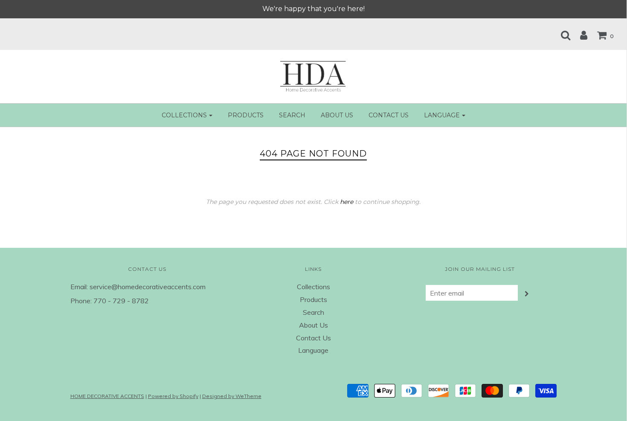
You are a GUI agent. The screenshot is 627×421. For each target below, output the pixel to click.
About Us (337, 115)
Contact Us (389, 115)
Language (313, 350)
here (346, 202)
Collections (313, 286)
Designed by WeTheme (231, 396)
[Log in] (579, 35)
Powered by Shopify (173, 396)
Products (246, 115)
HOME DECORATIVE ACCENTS (107, 396)
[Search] (561, 35)
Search (292, 115)
